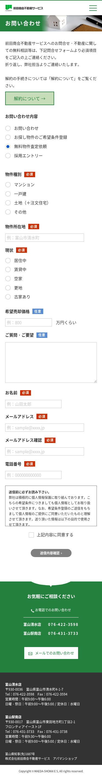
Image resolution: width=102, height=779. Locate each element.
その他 (19, 212)
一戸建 (19, 194)
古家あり (21, 297)
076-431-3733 (63, 633)
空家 (17, 279)
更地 (17, 288)
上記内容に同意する (55, 535)
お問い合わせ (26, 128)
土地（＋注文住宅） (32, 203)
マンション (24, 185)
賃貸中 (19, 269)
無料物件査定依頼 (30, 146)
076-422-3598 (63, 624)
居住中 (19, 260)
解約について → (29, 98)
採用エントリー (28, 156)
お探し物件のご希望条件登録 (40, 137)
